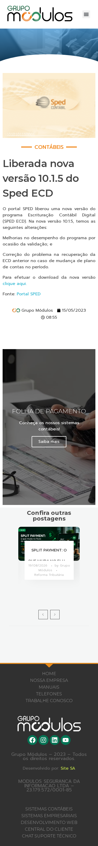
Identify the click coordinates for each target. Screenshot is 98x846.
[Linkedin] (55, 740)
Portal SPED (29, 294)
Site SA (68, 768)
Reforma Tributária (49, 574)
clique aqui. (15, 284)
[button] (86, 14)
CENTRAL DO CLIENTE (49, 829)
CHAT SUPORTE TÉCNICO (49, 836)
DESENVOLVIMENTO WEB (49, 822)
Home (49, 673)
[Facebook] (32, 740)
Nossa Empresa (49, 680)
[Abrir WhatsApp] (85, 833)
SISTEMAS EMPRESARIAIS (49, 815)
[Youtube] (66, 740)
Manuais (49, 687)
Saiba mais (49, 441)
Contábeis (49, 147)
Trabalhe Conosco (49, 700)
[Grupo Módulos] (39, 13)
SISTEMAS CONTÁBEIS (49, 809)
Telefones (49, 693)
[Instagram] (43, 740)
